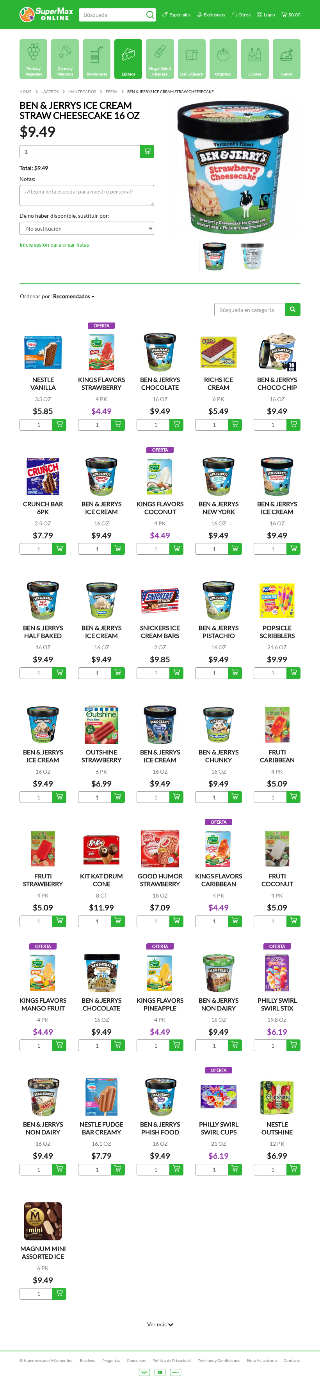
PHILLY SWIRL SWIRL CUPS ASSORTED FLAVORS (218, 1135)
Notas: (28, 179)
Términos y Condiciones (219, 1360)
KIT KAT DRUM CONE (101, 879)
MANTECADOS (82, 91)
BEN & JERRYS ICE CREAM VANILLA (101, 635)
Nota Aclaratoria (262, 1360)
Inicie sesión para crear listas (54, 244)
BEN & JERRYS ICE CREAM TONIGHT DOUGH (160, 763)
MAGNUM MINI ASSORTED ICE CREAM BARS (43, 1256)
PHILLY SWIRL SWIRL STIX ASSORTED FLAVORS (277, 1011)
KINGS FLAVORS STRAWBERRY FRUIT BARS (101, 387)
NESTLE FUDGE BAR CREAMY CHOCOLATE (101, 1131)
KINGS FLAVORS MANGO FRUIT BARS (43, 1007)
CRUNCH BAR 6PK (43, 507)
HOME (26, 91)
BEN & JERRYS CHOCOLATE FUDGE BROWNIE (160, 391)
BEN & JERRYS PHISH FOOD (160, 1128)
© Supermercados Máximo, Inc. (46, 1360)
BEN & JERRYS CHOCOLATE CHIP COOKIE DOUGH (102, 1011)
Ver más (157, 1324)
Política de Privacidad (172, 1360)
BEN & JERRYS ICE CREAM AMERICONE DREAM (43, 763)
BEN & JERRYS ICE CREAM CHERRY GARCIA (101, 515)
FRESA (111, 91)
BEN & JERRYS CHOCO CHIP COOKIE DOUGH (277, 391)
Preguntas (111, 1360)
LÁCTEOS (50, 91)
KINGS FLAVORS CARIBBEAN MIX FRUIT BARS (218, 883)
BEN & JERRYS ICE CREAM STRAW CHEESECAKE (277, 515)
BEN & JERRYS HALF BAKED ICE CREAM (43, 635)
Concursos (136, 1360)
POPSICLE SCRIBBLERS (277, 631)
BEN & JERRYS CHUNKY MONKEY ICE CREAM (218, 763)
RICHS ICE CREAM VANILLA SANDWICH (219, 391)
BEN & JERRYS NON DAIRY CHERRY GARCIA (43, 1135)
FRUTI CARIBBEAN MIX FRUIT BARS (277, 759)
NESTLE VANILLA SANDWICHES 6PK (43, 391)
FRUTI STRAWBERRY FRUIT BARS (43, 883)
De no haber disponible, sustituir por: (65, 215)
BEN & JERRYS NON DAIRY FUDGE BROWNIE (218, 1011)
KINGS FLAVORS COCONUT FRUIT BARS (160, 511)
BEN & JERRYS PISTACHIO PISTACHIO (218, 635)
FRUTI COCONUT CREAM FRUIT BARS (277, 887)
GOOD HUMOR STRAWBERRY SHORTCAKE (160, 883)
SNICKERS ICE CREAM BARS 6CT (160, 635)
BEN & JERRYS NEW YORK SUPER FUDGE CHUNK (218, 515)
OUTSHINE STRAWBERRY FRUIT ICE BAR (102, 759)
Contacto (292, 1360)
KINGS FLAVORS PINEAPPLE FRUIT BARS (160, 1007)
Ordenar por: (55, 296)
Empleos (87, 1360)
